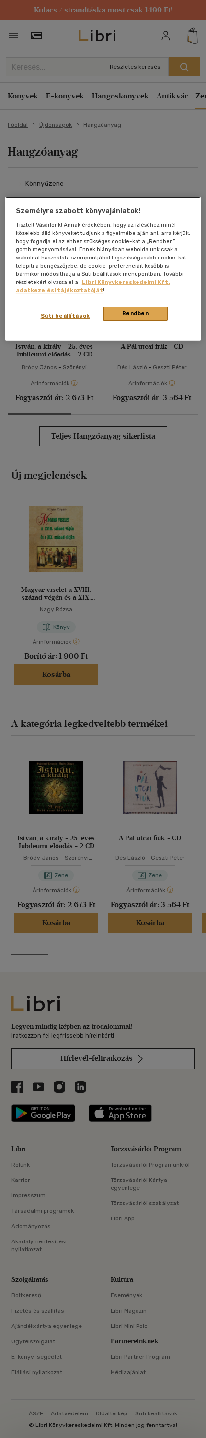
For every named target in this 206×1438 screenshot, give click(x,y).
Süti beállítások (65, 315)
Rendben (135, 313)
